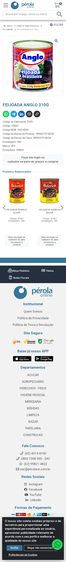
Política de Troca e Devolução (33, 325)
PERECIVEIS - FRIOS (33, 388)
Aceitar (14, 547)
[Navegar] (4, 208)
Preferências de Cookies (23, 554)
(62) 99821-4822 (35, 464)
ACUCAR (33, 375)
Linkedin (35, 500)
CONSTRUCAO (33, 435)
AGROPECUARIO (33, 381)
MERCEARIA (33, 401)
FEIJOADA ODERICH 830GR (49, 211)
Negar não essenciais (40, 547)
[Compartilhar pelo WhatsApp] (6, 114)
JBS (13, 146)
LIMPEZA (33, 415)
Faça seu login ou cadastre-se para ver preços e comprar (33, 159)
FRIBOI (20, 150)
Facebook (35, 489)
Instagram (35, 484)
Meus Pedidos (20, 270)
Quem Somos (33, 311)
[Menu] (6, 5)
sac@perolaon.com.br (35, 469)
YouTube (35, 495)
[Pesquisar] (59, 14)
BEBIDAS (33, 408)
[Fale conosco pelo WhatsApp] (57, 544)
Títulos (49, 270)
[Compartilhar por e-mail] (29, 114)
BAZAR (33, 421)
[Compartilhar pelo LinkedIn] (21, 114)
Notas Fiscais (21, 277)
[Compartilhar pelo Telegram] (13, 114)
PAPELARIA (33, 428)
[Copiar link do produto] (37, 114)
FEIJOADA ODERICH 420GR (16, 211)
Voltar (58, 24)
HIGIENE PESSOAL (33, 395)
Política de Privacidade (33, 318)
